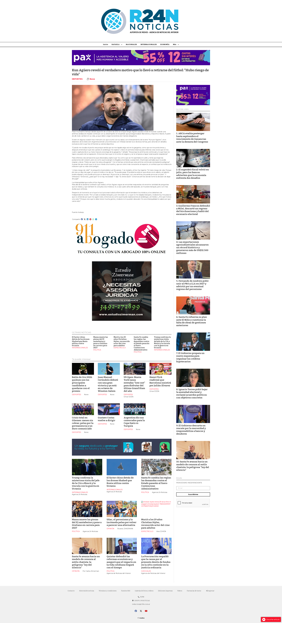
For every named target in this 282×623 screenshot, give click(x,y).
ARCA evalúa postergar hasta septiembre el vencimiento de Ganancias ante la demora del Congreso (192, 137)
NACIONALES (131, 44)
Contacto (71, 591)
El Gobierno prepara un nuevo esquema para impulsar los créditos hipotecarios (190, 357)
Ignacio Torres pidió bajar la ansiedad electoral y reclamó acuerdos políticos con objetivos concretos (192, 393)
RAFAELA (116, 44)
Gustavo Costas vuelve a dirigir (106, 419)
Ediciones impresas (165, 591)
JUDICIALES (146, 571)
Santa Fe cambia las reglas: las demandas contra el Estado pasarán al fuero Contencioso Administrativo (141, 343)
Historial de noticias (86, 591)
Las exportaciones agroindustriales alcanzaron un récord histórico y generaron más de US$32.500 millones (192, 247)
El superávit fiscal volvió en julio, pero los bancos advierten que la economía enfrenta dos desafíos (192, 173)
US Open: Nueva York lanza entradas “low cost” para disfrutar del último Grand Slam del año (134, 384)
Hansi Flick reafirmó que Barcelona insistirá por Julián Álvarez (160, 381)
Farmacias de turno (194, 591)
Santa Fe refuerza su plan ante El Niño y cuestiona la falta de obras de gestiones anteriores (191, 321)
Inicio (105, 44)
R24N (179, 478)
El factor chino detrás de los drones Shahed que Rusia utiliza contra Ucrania (80, 341)
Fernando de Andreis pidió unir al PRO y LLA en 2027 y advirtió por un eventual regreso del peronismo (192, 285)
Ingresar (211, 591)
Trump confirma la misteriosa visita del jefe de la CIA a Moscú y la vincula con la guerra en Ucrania (162, 342)
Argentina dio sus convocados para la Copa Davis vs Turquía (134, 421)
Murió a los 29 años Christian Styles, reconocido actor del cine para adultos (122, 341)
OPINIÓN (110, 529)
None (92, 79)
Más (174, 44)
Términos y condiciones (108, 591)
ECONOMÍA (164, 44)
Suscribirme (193, 494)
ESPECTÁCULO (120, 348)
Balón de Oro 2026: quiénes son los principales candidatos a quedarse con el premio (82, 384)
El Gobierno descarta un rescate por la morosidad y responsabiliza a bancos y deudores (191, 429)
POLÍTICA (97, 350)
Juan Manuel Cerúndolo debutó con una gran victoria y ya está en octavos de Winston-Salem (108, 384)
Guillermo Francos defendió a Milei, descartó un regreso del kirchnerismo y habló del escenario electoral (193, 209)
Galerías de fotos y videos (144, 591)
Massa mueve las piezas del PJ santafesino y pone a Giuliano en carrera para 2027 (100, 342)
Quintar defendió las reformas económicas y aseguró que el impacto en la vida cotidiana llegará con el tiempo (121, 562)
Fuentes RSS (125, 591)
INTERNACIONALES (148, 44)
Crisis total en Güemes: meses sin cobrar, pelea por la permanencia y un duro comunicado (82, 423)
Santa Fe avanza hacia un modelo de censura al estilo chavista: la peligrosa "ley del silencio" (86, 562)
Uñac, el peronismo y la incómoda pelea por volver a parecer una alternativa (121, 522)
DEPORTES (77, 79)
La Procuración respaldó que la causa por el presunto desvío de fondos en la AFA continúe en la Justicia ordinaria (155, 562)
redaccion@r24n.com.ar (141, 604)
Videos (179, 591)
